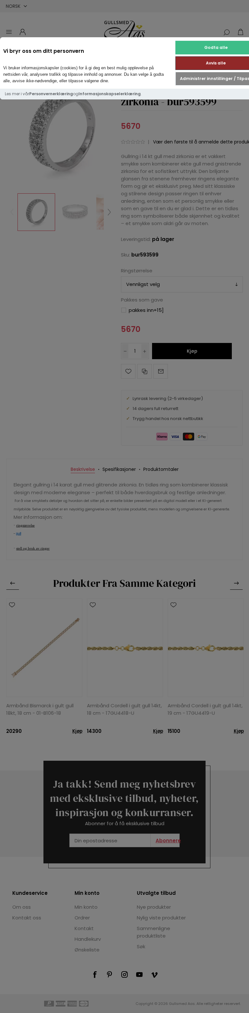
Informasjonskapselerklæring (109, 94)
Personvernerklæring (51, 94)
